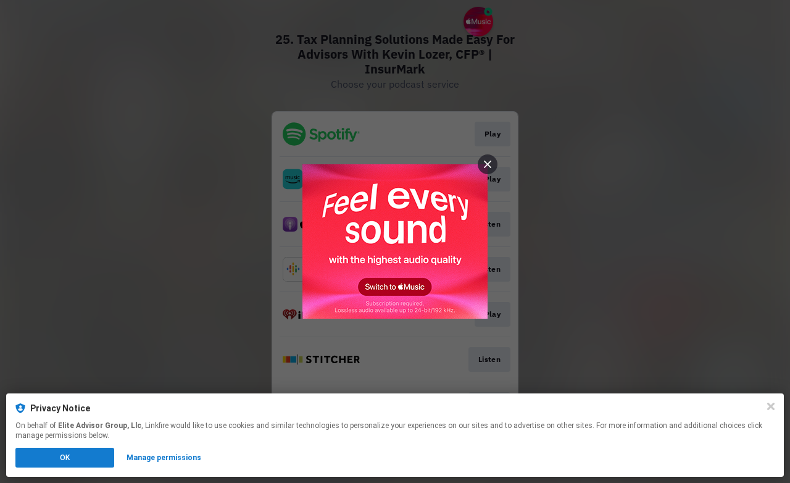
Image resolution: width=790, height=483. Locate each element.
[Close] (771, 406)
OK (65, 457)
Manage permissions (164, 457)
